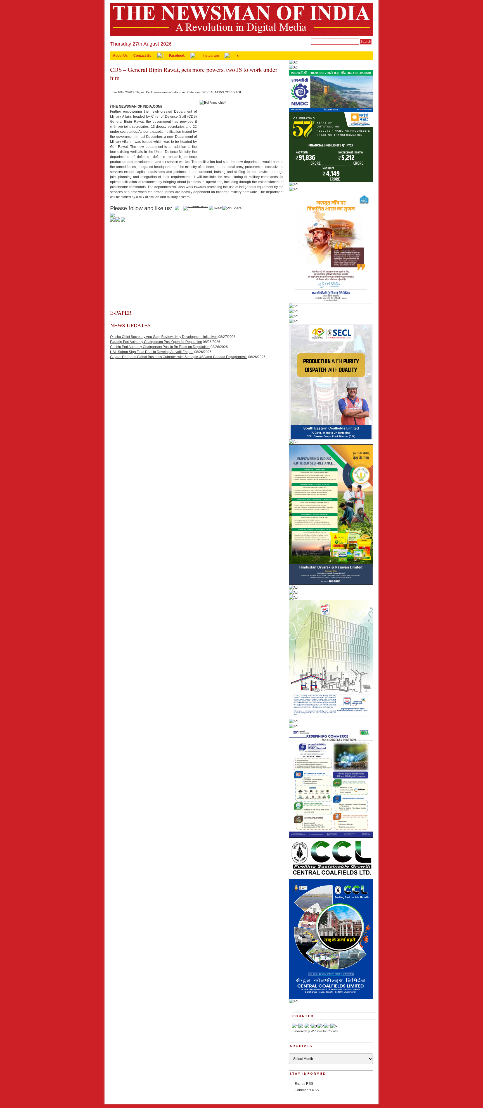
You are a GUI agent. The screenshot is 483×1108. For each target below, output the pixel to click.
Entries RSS (304, 1084)
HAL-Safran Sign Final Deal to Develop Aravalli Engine (151, 352)
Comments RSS (307, 1090)
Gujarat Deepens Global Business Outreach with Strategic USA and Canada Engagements (178, 357)
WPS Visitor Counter (324, 1031)
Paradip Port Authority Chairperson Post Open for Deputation (156, 342)
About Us (120, 56)
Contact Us (142, 56)
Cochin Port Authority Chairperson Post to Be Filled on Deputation (160, 347)
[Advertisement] (196, 267)
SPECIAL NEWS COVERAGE (222, 92)
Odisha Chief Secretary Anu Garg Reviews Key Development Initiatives (163, 337)
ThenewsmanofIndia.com (168, 92)
